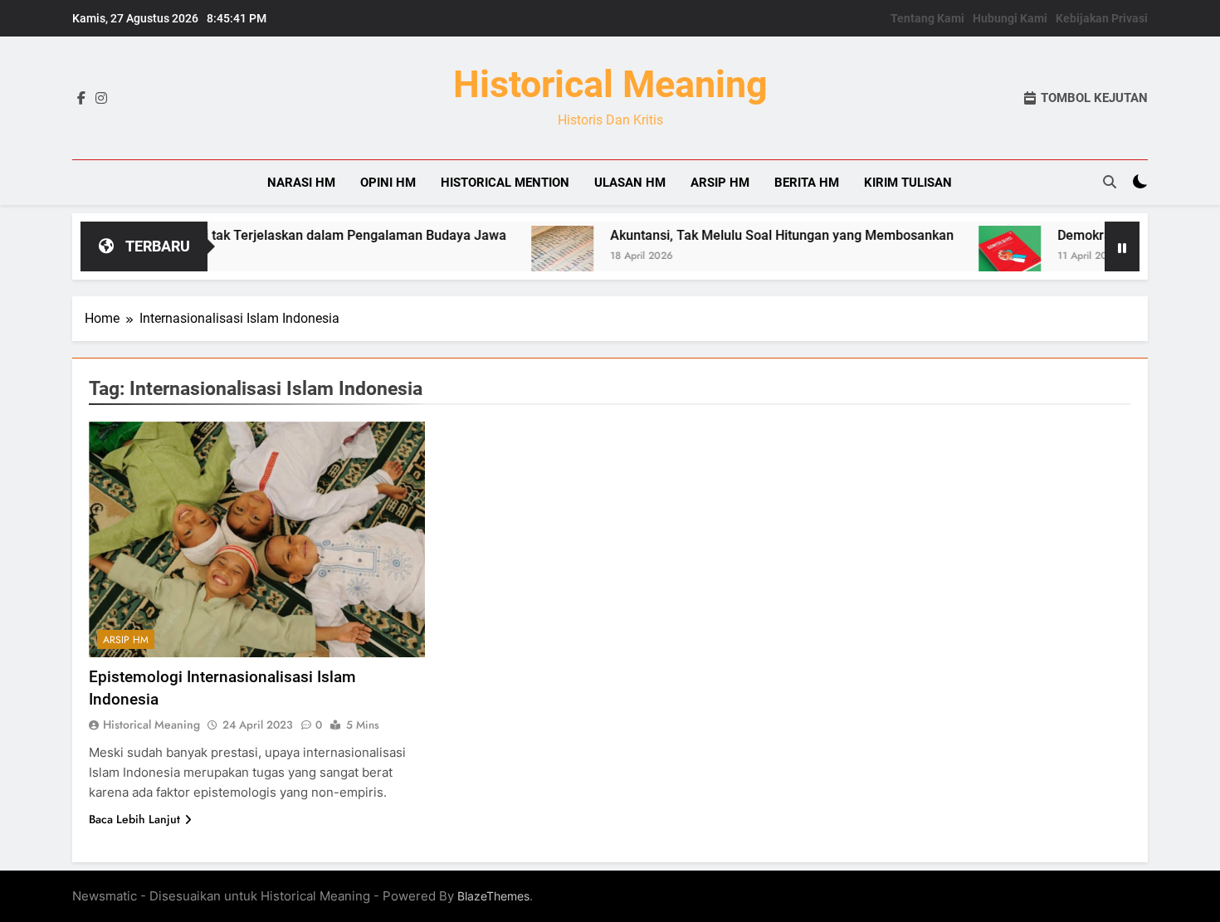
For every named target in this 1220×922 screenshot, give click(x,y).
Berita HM (806, 182)
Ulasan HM (630, 182)
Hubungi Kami (1010, 18)
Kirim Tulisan (908, 182)
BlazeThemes (493, 896)
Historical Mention (505, 182)
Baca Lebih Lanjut (134, 819)
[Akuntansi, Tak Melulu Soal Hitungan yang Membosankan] (535, 257)
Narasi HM (301, 182)
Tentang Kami (927, 18)
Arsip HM (720, 182)
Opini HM (388, 182)
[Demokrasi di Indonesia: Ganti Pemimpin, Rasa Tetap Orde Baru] (982, 257)
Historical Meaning (610, 84)
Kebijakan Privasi (1102, 18)
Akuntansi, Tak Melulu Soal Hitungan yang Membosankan (754, 235)
